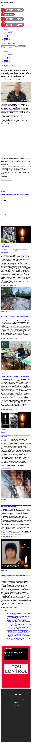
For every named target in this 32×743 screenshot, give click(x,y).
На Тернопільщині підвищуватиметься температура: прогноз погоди (17, 619)
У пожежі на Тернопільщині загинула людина (19, 635)
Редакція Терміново (10, 79)
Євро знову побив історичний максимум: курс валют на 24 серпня (18, 633)
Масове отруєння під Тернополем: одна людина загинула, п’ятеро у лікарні (17, 630)
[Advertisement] (16, 141)
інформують (4, 108)
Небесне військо (5, 246)
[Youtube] (16, 694)
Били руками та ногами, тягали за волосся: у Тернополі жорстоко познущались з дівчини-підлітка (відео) (16, 505)
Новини (3, 79)
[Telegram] (20, 694)
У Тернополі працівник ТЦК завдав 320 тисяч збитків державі (15, 376)
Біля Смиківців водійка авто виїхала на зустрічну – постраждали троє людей (16, 217)
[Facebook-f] (12, 694)
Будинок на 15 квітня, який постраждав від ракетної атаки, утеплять (18, 622)
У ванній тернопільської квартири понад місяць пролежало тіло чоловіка (15, 194)
